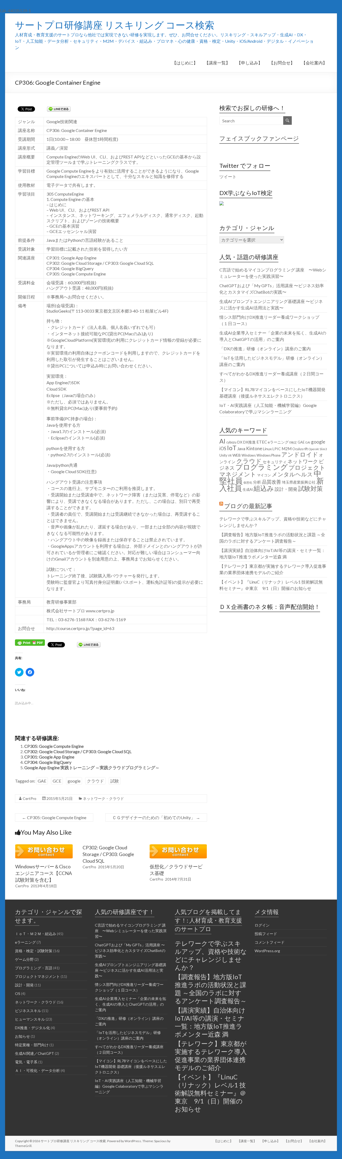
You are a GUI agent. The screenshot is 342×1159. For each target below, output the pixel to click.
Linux (267, 448)
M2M (287, 448)
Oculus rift (300, 449)
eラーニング (278, 442)
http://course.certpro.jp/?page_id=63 (80, 628)
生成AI (248, 490)
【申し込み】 (249, 62)
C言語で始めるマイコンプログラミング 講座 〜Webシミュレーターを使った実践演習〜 (130, 931)
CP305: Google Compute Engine (54, 746)
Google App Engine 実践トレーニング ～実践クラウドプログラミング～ (92, 767)
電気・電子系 (26, 1062)
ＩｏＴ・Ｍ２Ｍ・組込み (35, 933)
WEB (236, 455)
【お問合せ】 (282, 62)
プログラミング (261, 467)
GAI (307, 442)
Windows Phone (268, 455)
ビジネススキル (28, 1010)
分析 (257, 482)
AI (222, 441)
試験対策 (310, 488)
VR (230, 455)
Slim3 (323, 449)
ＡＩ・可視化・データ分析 (37, 1070)
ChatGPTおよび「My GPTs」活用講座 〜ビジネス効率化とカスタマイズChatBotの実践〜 (130, 950)
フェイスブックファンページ (259, 138)
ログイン (262, 925)
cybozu (231, 442)
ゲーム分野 (24, 959)
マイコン (264, 475)
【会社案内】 (314, 62)
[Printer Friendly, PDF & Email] (30, 642)
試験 (114, 780)
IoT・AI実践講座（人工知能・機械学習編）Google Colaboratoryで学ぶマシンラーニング (129, 1086)
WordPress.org (267, 950)
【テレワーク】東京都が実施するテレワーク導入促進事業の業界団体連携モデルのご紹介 (211, 1055)
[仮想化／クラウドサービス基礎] (178, 846)
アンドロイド (299, 454)
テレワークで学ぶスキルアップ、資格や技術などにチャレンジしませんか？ (211, 955)
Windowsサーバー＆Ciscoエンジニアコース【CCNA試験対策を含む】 (43, 873)
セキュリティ (275, 461)
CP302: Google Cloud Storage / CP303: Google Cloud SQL (77, 751)
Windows (249, 455)
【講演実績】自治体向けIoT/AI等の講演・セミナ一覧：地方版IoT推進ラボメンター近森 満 (210, 1022)
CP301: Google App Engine (49, 756)
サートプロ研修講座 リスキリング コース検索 (114, 25)
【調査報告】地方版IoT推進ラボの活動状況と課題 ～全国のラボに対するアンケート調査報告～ (211, 989)
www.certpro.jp (100, 610)
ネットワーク (302, 461)
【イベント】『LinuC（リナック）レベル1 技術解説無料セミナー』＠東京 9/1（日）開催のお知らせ (210, 1093)
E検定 (293, 442)
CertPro (29, 798)
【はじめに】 (185, 62)
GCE (57, 780)
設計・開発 (286, 489)
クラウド (95, 780)
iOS (222, 448)
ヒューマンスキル (30, 1019)
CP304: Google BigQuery (47, 762)
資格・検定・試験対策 (33, 950)
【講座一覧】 (217, 62)
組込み (264, 488)
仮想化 (247, 482)
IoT (231, 448)
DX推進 (249, 442)
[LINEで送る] (59, 108)
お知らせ (22, 1036)
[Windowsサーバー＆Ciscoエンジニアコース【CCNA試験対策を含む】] (43, 846)
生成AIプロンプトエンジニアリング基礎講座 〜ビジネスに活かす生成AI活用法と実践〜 (130, 970)
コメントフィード (270, 942)
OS (17, 993)
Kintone (254, 448)
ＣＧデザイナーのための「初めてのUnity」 (156, 817)
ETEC (261, 442)
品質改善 (271, 482)
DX (239, 442)
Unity (223, 455)
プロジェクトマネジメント (37, 976)
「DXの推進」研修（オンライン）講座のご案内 (265, 348)
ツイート (227, 176)
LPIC (277, 448)
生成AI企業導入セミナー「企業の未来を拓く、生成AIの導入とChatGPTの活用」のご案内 (130, 1004)
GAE (42, 780)
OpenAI (314, 449)
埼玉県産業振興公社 (299, 482)
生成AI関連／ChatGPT (34, 1053)
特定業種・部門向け (32, 1045)
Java (241, 448)
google (74, 780)
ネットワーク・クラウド (103, 798)
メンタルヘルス (292, 474)
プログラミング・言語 (33, 968)
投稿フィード (266, 933)
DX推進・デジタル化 (32, 1027)
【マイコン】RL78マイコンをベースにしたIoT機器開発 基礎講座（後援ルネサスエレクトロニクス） (131, 1066)
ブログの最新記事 (248, 506)
